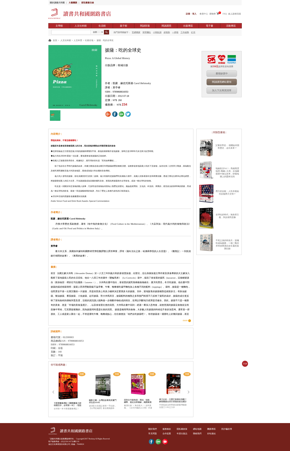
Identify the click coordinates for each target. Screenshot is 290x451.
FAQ (225, 14)
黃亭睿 (116, 87)
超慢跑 (167, 32)
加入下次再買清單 (221, 90)
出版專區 (188, 25)
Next (188, 392)
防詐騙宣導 (226, 429)
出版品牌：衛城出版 (116, 65)
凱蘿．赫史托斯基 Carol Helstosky (132, 83)
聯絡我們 (197, 433)
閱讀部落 (145, 25)
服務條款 (167, 429)
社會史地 (89, 40)
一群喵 (175, 32)
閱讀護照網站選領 (221, 82)
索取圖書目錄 (87, 3)
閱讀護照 (166, 25)
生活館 (102, 25)
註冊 (188, 14)
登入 (194, 14)
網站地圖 (197, 429)
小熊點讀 (157, 32)
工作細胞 (184, 32)
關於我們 (152, 429)
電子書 (209, 25)
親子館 (123, 25)
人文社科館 (81, 25)
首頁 (55, 40)
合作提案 (167, 433)
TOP (245, 364)
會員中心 (204, 14)
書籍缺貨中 (222, 73)
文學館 (59, 25)
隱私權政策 (182, 429)
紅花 (193, 32)
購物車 (212, 14)
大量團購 (73, 3)
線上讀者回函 (234, 14)
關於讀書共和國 (57, 3)
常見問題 (152, 433)
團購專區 (211, 429)
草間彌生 (146, 32)
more (185, 320)
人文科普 (78, 40)
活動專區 (231, 25)
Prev (53, 392)
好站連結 (211, 433)
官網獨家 (136, 32)
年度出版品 (182, 433)
